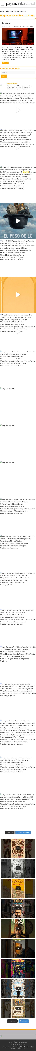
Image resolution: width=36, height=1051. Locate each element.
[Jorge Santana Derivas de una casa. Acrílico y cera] (18, 811)
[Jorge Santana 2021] (18, 479)
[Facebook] (13, 1044)
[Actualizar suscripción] (35, 18)
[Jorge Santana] (18, 3)
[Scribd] (24, 1044)
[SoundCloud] (17, 1044)
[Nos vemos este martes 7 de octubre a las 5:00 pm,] (18, 295)
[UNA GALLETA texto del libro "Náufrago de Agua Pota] (18, 258)
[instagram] (19, 1044)
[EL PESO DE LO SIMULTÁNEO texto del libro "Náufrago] (18, 221)
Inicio (2, 11)
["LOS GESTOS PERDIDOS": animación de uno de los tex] (18, 184)
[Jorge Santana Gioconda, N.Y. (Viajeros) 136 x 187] (18, 553)
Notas (27, 26)
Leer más (5, 63)
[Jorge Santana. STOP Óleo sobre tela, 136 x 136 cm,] (18, 664)
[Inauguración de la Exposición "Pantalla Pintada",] (18, 737)
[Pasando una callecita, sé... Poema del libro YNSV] (18, 332)
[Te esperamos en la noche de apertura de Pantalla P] (18, 701)
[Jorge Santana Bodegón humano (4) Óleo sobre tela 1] (18, 516)
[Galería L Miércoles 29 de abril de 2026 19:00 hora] (18, 110)
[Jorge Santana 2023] (18, 442)
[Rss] (12, 1044)
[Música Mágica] (22, 1044)
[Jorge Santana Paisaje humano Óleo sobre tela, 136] (18, 627)
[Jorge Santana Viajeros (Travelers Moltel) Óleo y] (18, 590)
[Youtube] (15, 1044)
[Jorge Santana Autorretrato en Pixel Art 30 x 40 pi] (18, 368)
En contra (6, 22)
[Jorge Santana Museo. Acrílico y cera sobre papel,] (18, 774)
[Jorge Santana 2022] (18, 405)
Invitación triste (20, 26)
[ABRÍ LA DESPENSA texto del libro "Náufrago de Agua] (18, 147)
